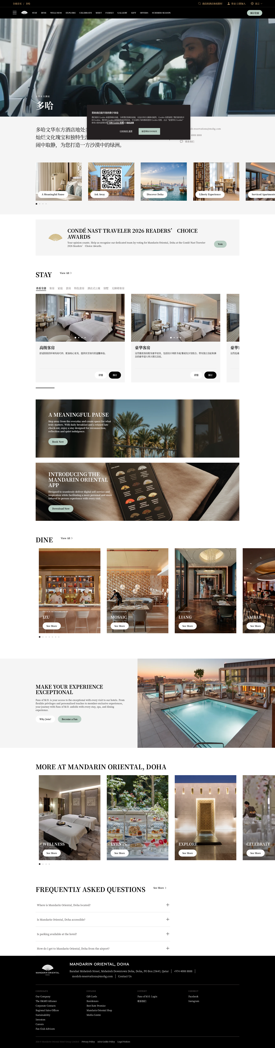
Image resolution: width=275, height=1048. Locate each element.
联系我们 (189, 141)
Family (110, 12)
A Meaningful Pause (53, 194)
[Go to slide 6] (55, 637)
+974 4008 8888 (193, 135)
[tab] (41, 288)
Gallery (122, 12)
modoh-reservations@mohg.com (203, 128)
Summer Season (161, 12)
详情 (101, 375)
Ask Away (99, 194)
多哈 (27, 3)
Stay (34, 12)
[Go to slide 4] (46, 203)
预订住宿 (254, 12)
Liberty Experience (210, 194)
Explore (71, 12)
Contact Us (125, 976)
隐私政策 (130, 122)
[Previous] (45, 181)
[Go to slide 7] (58, 637)
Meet (99, 12)
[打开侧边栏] (15, 12)
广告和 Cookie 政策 (115, 122)
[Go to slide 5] (52, 637)
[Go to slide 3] (42, 203)
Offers (144, 12)
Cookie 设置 (126, 131)
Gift (133, 12)
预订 (115, 375)
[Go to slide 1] (36, 203)
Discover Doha (155, 194)
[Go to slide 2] (39, 203)
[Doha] (24, 13)
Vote (220, 244)
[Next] (230, 181)
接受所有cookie (149, 131)
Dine (43, 12)
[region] (138, 122)
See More (51, 626)
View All (64, 273)
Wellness (56, 12)
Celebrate (85, 12)
